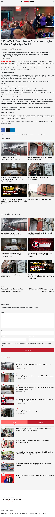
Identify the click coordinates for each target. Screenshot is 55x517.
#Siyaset (27, 134)
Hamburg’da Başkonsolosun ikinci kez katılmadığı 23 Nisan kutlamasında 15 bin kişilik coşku (34, 453)
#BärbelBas (6, 134)
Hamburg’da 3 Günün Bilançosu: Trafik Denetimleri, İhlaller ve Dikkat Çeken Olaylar (40, 254)
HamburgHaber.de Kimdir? (34, 513)
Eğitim (17, 373)
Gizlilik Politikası (23, 513)
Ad (1, 330)
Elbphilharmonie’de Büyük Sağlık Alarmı (40, 199)
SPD (44, 134)
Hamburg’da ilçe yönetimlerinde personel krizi (30, 411)
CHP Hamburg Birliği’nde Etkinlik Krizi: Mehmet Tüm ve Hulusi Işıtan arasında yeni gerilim (33, 429)
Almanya (40, 134)
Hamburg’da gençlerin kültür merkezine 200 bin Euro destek (35, 376)
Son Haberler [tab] (40, 422)
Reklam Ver (44, 513)
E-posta (3, 337)
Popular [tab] (14, 422)
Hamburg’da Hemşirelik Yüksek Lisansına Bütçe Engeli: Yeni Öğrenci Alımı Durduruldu (12, 179)
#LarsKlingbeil (21, 134)
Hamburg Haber (18, 49)
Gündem (17, 362)
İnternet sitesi (32, 337)
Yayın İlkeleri (15, 513)
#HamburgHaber (13, 134)
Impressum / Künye (6, 513)
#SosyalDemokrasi (33, 134)
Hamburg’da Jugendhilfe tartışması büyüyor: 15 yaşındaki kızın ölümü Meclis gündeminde (14, 201)
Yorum (3, 312)
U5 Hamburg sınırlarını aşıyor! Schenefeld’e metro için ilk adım (11, 158)
